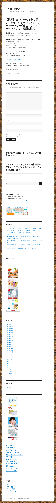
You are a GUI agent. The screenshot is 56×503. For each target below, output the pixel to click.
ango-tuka (10, 73)
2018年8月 (10, 332)
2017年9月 (10, 355)
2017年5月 (10, 363)
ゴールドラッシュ (11, 450)
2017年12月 (10, 349)
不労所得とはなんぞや (12, 452)
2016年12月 (10, 373)
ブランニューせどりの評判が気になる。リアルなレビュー (22, 248)
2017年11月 (10, 351)
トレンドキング (10, 445)
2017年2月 (10, 369)
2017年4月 (10, 365)
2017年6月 (10, 361)
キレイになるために (11, 470)
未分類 (9, 387)
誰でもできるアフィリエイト (14, 454)
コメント (8, 91)
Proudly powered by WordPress (21, 498)
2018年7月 (10, 334)
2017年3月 (10, 367)
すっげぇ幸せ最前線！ (12, 464)
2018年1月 (10, 347)
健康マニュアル (10, 466)
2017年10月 (10, 353)
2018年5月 (10, 338)
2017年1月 (9, 371)
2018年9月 (10, 330)
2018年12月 (10, 324)
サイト (7, 127)
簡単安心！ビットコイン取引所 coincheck (17, 207)
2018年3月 (10, 343)
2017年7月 (10, 359)
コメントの (11, 489)
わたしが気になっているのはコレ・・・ (16, 59)
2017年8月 (10, 357)
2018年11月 (10, 326)
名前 (7, 113)
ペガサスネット (10, 457)
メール (8, 120)
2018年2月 (10, 345)
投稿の (10, 486)
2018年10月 (10, 328)
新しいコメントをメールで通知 (14, 135)
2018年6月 (10, 336)
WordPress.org (11, 491)
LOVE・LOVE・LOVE (12, 468)
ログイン (9, 484)
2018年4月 (10, 341)
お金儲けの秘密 (13, 8)
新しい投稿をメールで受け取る (14, 137)
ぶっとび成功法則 (11, 461)
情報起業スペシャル (11, 459)
